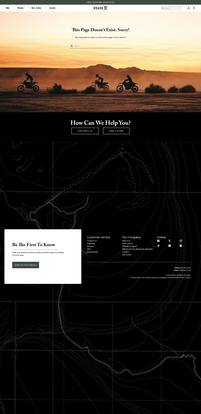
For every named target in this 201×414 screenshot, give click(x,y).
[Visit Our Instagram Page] (181, 241)
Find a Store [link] (127, 243)
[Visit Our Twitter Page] (169, 241)
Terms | (188, 278)
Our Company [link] (131, 237)
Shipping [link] (91, 243)
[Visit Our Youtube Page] (169, 246)
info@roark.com (185, 270)
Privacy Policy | (136, 278)
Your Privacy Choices (149, 278)
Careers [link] (125, 252)
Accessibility (92, 252)
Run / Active (36, 8)
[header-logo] (100, 8)
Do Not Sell (172, 278)
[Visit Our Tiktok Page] (158, 246)
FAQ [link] (89, 249)
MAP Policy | (181, 278)
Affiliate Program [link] (129, 246)
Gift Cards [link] (126, 254)
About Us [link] (126, 240)
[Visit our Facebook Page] (158, 241)
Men (7, 8)
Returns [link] (90, 246)
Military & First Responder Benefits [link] (137, 249)
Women (20, 8)
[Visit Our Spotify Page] (181, 246)
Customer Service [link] (98, 237)
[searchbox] (172, 8)
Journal (52, 8)
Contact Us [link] (92, 240)
